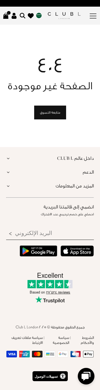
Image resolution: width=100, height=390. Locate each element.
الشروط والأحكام (87, 340)
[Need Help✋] (86, 376)
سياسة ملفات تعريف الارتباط (27, 340)
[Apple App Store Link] (77, 251)
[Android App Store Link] (38, 251)
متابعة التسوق (50, 112)
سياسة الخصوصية (61, 340)
